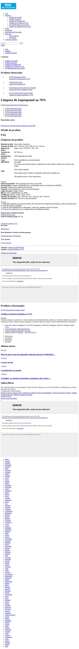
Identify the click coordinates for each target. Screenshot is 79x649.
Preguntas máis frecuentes (13, 32)
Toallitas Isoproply (15, 19)
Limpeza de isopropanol (8, 253)
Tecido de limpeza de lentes (62, 393)
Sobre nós (8, 34)
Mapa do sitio (17, 393)
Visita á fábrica (14, 36)
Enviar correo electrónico (9, 398)
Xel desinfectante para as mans (19, 25)
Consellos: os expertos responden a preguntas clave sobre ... (26, 378)
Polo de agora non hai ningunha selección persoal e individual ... (28, 354)
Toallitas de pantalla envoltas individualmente (37, 393)
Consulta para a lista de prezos (10, 391)
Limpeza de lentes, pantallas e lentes (21, 89)
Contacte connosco (11, 39)
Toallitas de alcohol (15, 17)
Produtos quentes (6, 393)
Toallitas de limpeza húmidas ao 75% (21, 95)
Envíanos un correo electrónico (11, 126)
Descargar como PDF (28, 126)
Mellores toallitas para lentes (23, 395)
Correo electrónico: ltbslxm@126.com (17, 329)
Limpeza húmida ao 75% (16, 249)
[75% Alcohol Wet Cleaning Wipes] (13, 310)
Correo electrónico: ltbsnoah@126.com (17, 331)
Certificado (8, 30)
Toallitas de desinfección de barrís (20, 26)
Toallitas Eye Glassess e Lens (18, 23)
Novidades (12, 38)
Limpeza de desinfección (17, 84)
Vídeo (7, 28)
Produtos (8, 15)
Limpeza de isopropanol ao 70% (19, 79)
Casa (6, 14)
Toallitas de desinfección (17, 21)
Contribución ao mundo (11, 370)
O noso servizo (7, 362)
